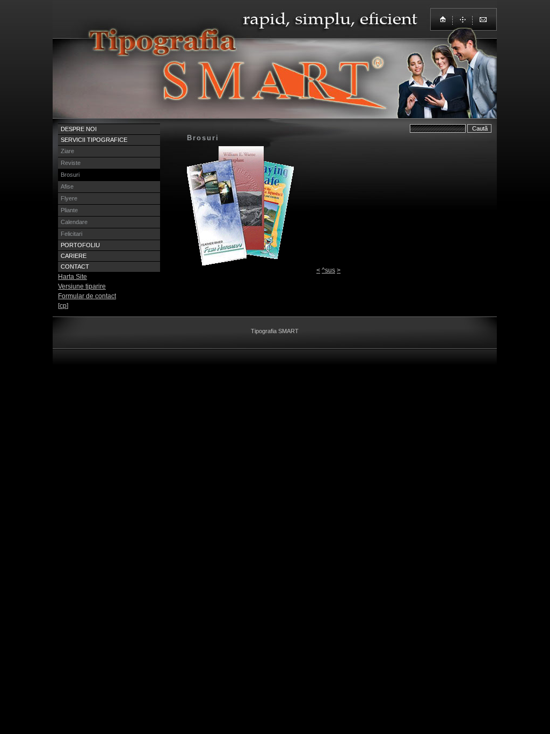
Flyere (69, 198)
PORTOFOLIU (80, 245)
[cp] (63, 306)
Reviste (71, 163)
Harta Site (72, 276)
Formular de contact (87, 296)
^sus (328, 270)
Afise (67, 186)
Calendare (74, 222)
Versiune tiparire (82, 286)
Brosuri (70, 174)
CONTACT (75, 266)
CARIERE (73, 256)
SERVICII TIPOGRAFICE (94, 139)
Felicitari (71, 234)
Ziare (67, 151)
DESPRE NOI (79, 129)
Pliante (69, 210)
